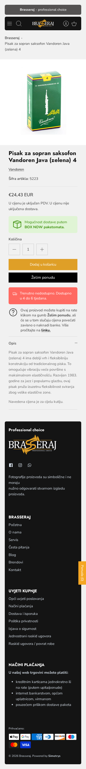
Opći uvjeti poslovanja (26, 598)
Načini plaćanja (21, 606)
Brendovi (16, 562)
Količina (15, 239)
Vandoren (16, 169)
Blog (12, 554)
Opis (12, 343)
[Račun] (63, 23)
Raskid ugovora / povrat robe (31, 643)
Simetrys (54, 756)
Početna (15, 524)
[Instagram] (20, 465)
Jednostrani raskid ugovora (30, 636)
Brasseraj (12, 37)
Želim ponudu (43, 277)
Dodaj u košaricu (43, 264)
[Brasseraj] (43, 23)
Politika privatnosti (23, 621)
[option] (43, 102)
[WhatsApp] (29, 465)
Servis (13, 539)
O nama (15, 532)
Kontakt (15, 569)
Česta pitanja (19, 547)
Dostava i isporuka (23, 613)
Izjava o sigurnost (22, 628)
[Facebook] (11, 465)
